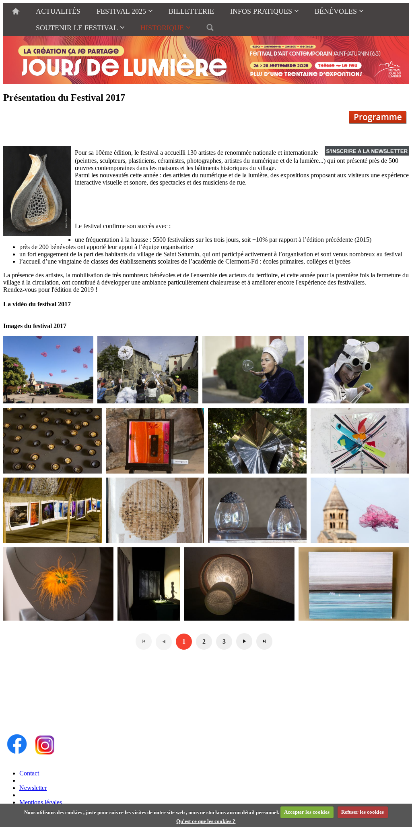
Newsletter (33, 787)
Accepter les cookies (307, 812)
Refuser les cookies (362, 812)
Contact (29, 773)
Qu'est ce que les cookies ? (205, 821)
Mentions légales (40, 802)
